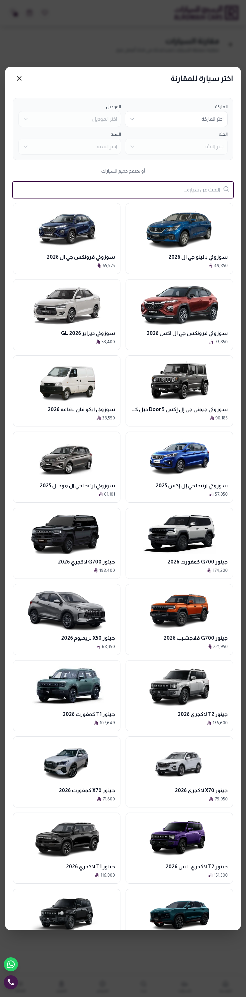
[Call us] (11, 982)
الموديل (113, 106)
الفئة (223, 134)
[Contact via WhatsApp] (11, 964)
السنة (116, 134)
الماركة (221, 106)
